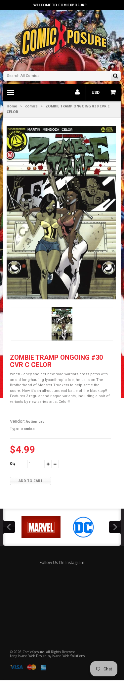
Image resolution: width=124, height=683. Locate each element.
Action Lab (35, 421)
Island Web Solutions (68, 655)
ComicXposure (33, 652)
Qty (12, 464)
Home (12, 106)
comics (31, 106)
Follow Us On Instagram (62, 562)
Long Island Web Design (28, 655)
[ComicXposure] (62, 39)
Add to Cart (31, 480)
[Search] (115, 76)
